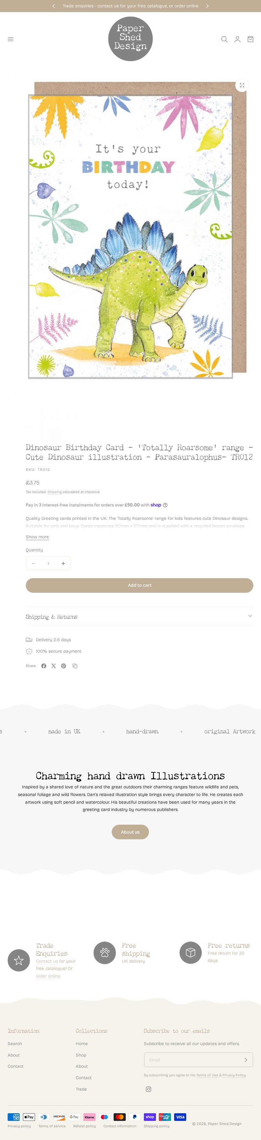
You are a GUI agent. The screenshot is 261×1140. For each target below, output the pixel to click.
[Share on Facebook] (44, 666)
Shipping (54, 492)
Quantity (34, 550)
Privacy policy (19, 1126)
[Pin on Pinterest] (63, 666)
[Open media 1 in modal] (242, 85)
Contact (16, 1066)
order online (48, 976)
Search (15, 1043)
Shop (81, 1055)
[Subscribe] (245, 1059)
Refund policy (84, 1126)
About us (130, 832)
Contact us (47, 961)
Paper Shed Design (225, 1124)
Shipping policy (156, 1126)
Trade (81, 1089)
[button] (10, 39)
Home (82, 1043)
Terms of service (52, 1126)
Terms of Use (207, 1075)
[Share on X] (54, 666)
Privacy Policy (234, 1075)
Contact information (119, 1126)
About (14, 1055)
